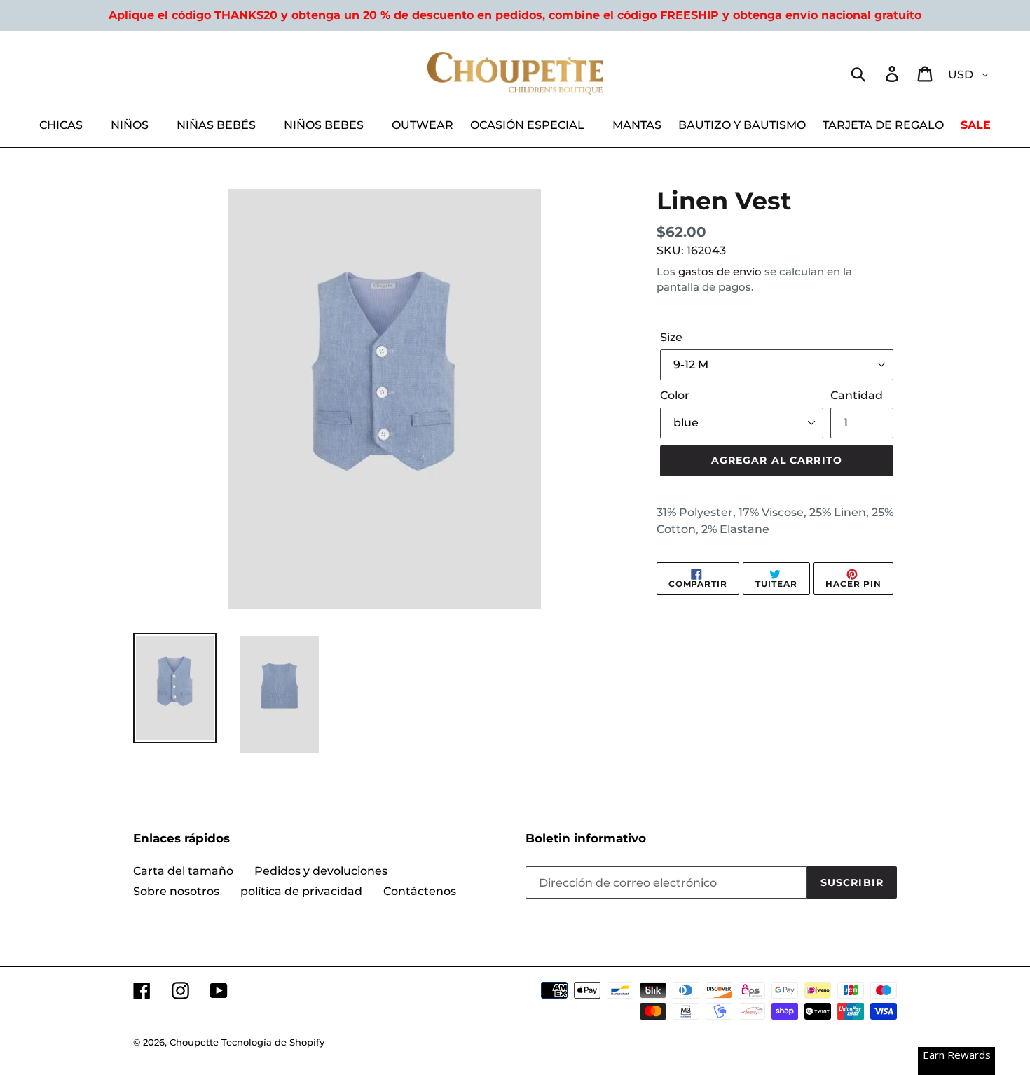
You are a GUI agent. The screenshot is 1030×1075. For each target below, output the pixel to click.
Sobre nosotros (176, 891)
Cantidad (856, 395)
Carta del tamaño (183, 871)
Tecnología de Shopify (272, 1042)
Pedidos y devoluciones (320, 871)
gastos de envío (720, 271)
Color (674, 395)
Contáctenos (419, 891)
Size (671, 337)
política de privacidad (301, 891)
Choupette (194, 1042)
